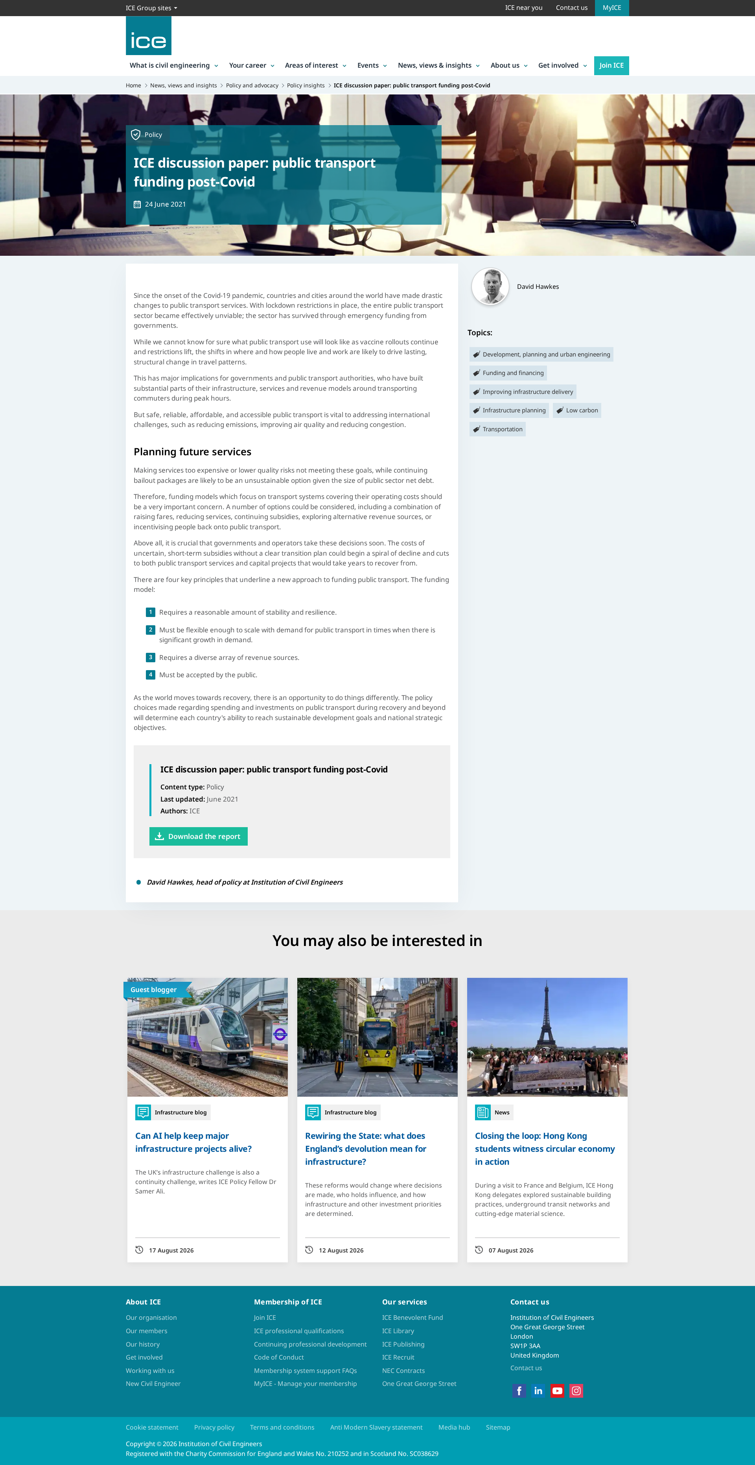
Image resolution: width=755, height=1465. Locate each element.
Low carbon (582, 410)
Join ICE (612, 65)
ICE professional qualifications (299, 1330)
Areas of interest (311, 65)
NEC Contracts (403, 1370)
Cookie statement (152, 1427)
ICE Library (398, 1330)
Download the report (204, 836)
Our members (147, 1330)
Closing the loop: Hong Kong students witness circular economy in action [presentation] (545, 1148)
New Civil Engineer (153, 1383)
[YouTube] (557, 1391)
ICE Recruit (398, 1357)
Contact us (572, 7)
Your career (247, 65)
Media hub (454, 1427)
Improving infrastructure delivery (528, 391)
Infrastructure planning (514, 410)
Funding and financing (513, 373)
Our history (143, 1344)
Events (368, 65)
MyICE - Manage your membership (305, 1383)
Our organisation (151, 1317)
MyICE (612, 7)
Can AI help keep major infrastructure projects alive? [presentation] (193, 1142)
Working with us (150, 1370)
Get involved (558, 65)
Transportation (503, 429)
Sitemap (498, 1427)
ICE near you (524, 7)
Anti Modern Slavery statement (376, 1427)
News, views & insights (434, 65)
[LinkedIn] (538, 1391)
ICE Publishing (403, 1344)
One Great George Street (419, 1383)
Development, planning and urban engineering (546, 354)
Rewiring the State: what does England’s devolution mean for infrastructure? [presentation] (366, 1148)
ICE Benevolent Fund (412, 1317)
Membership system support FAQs (305, 1370)
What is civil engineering (170, 65)
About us (505, 65)
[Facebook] (519, 1391)
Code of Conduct (279, 1357)
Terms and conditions (282, 1427)
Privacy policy (214, 1427)
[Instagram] (576, 1391)
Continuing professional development (310, 1344)
